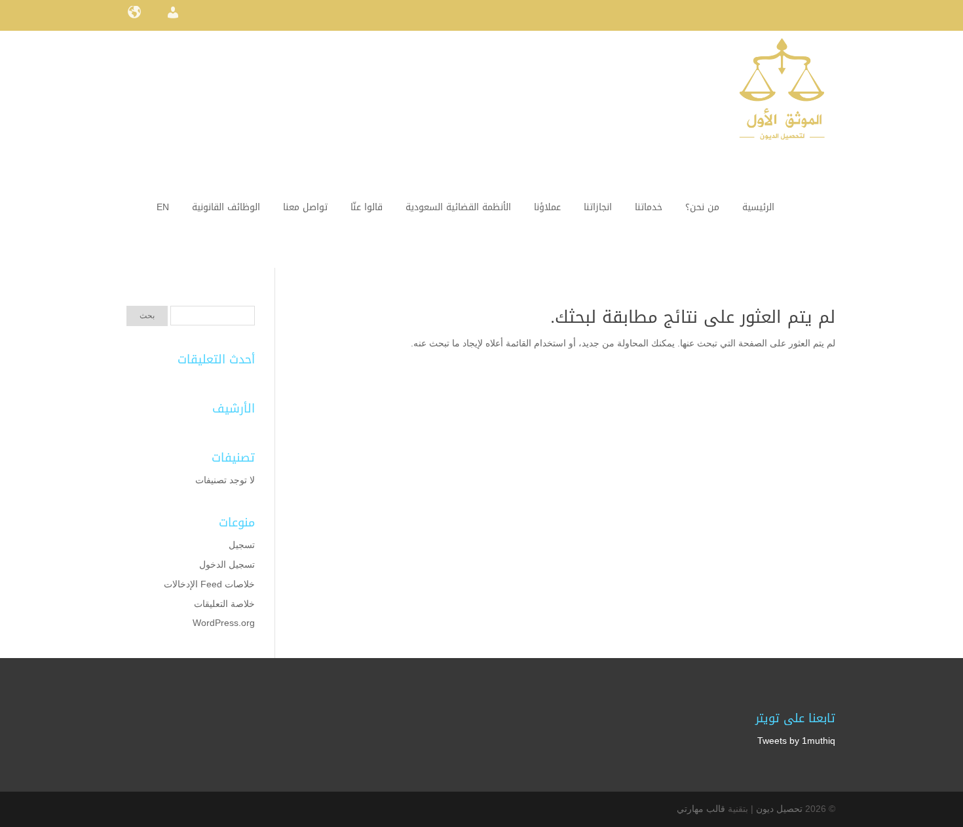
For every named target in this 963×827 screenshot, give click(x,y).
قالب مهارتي (701, 808)
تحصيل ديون (779, 808)
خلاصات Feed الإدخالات (209, 584)
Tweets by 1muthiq (796, 740)
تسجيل (242, 545)
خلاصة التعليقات (224, 603)
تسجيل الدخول (227, 564)
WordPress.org (224, 622)
